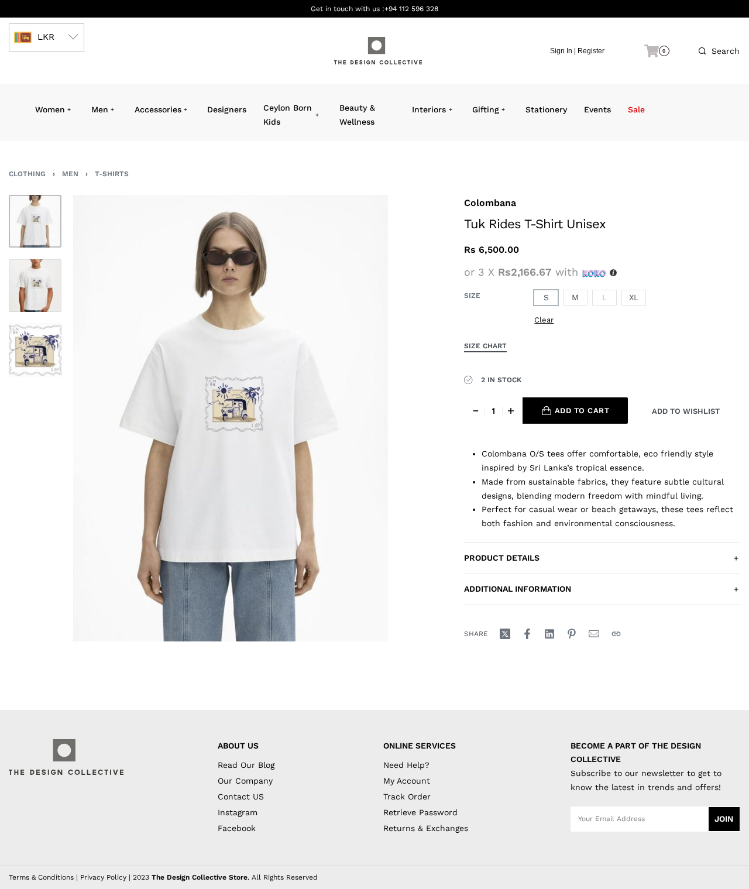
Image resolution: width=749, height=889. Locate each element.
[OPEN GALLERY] (230, 418)
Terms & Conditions (41, 877)
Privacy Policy (103, 877)
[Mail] (594, 634)
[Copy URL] (616, 634)
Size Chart (485, 346)
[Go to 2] (35, 285)
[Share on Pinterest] (571, 634)
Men (70, 174)
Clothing (27, 174)
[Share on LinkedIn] (549, 634)
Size (472, 295)
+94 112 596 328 (411, 9)
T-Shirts (112, 174)
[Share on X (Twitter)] (505, 634)
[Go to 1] (35, 221)
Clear (544, 319)
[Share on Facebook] (527, 634)
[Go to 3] (35, 350)
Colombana (490, 202)
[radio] (546, 297)
